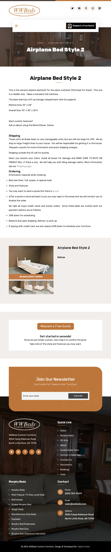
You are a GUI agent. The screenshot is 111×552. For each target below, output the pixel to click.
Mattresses (17, 499)
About (63, 445)
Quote (56, 191)
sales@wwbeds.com (75, 504)
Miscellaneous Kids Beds (24, 514)
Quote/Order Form (69, 450)
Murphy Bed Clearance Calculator (29, 533)
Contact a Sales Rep (70, 455)
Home (40, 43)
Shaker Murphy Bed (21, 504)
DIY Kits (64, 440)
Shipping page (23, 166)
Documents (66, 464)
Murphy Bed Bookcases (23, 524)
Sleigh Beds (18, 509)
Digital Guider (84, 546)
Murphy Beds (67, 435)
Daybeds (16, 519)
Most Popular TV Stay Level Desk (28, 495)
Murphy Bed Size (20, 529)
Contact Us (66, 460)
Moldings (64, 469)
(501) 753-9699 (73, 493)
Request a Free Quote (83, 26)
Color (63, 474)
